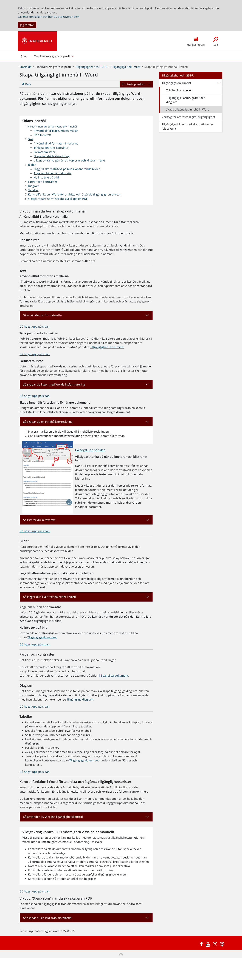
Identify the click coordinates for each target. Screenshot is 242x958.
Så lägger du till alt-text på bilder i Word (49, 597)
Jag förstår (27, 25)
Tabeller (33, 190)
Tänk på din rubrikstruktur (51, 148)
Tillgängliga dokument (125, 67)
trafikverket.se (196, 44)
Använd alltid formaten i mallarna (56, 143)
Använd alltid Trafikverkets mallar (56, 131)
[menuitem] (54, 56)
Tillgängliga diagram (80, 699)
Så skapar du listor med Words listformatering (54, 384)
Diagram (34, 186)
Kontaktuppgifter (133, 84)
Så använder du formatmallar (43, 315)
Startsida (25, 67)
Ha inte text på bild (46, 177)
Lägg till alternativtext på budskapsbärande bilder (67, 169)
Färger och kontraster (42, 182)
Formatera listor (44, 152)
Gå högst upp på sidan (34, 326)
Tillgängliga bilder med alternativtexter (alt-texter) (187, 126)
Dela (27, 84)
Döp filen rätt (42, 135)
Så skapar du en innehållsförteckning (47, 422)
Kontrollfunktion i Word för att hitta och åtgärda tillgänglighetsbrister (74, 194)
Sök (215, 44)
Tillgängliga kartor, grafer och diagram (185, 100)
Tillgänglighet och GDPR (91, 67)
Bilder (32, 165)
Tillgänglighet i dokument (107, 347)
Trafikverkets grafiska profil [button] (52, 56)
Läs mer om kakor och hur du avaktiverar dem (49, 17)
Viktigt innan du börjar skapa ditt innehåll (53, 126)
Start (24, 57)
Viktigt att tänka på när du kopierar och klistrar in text (69, 160)
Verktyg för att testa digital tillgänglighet (188, 117)
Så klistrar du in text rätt (39, 520)
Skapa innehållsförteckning (52, 156)
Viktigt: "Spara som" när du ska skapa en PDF (58, 199)
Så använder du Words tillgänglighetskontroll (53, 817)
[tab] (86, 315)
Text (30, 139)
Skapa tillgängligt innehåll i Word (188, 109)
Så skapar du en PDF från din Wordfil (47, 918)
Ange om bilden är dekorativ (52, 173)
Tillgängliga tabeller (179, 90)
